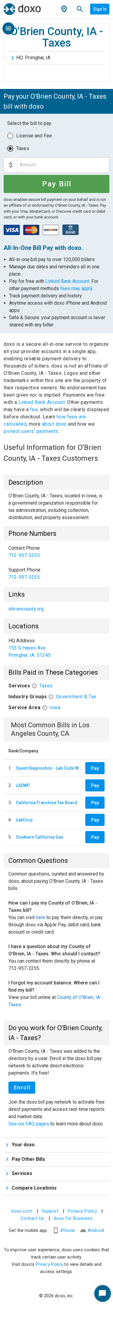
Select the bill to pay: (29, 123)
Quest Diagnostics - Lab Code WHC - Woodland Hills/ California (49, 768)
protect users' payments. (31, 431)
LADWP (23, 785)
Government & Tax (76, 696)
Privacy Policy (82, 1211)
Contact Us (32, 1218)
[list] (56, 562)
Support (50, 1211)
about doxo (54, 424)
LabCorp (24, 819)
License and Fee (34, 136)
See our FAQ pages (29, 1124)
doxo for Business (73, 1218)
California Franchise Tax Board (46, 802)
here (40, 917)
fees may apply (76, 288)
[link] (56, 552)
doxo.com (21, 1211)
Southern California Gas (39, 837)
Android (96, 1230)
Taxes (22, 148)
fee (34, 409)
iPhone (68, 1230)
